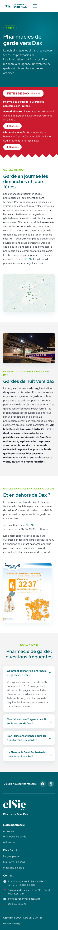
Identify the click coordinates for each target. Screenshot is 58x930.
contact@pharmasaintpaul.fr (24, 898)
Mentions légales (11, 923)
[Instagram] (51, 784)
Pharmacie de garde (14, 836)
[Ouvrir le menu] (35, 6)
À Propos (8, 831)
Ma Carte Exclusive (14, 862)
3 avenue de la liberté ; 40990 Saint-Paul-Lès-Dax (29, 891)
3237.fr (28, 259)
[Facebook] (42, 784)
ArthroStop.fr (11, 842)
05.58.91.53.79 (17, 903)
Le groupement (12, 856)
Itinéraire (14, 126)
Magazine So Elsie (13, 867)
